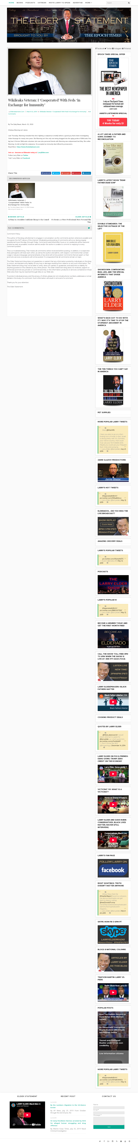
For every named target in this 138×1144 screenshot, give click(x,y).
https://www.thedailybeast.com (28, 147)
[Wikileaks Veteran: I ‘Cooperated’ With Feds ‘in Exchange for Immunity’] (49, 71)
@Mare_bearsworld (110, 735)
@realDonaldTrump (107, 902)
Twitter (25, 155)
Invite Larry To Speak (59, 3)
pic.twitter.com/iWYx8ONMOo (111, 1080)
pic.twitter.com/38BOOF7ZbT (111, 610)
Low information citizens (111, 1053)
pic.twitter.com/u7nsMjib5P (110, 741)
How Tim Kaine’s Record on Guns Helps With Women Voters (112, 1016)
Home (11, 3)
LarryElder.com (43, 152)
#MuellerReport (106, 896)
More (87, 3)
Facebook (26, 158)
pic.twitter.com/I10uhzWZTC (113, 559)
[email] (121, 1141)
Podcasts (30, 3)
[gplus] (108, 1141)
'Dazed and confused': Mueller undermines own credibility (111, 1043)
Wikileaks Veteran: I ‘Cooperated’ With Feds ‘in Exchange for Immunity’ (63, 111)
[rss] (116, 1141)
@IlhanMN (110, 430)
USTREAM (42, 3)
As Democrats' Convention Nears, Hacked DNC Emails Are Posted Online (112, 1030)
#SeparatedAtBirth (109, 496)
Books (20, 3)
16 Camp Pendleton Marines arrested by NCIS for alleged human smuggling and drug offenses (68, 1123)
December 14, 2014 (118, 745)
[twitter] (100, 1141)
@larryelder (104, 739)
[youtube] (125, 1141)
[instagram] (112, 1141)
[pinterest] (129, 1141)
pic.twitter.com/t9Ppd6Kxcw (110, 498)
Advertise (78, 3)
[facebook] (104, 1141)
